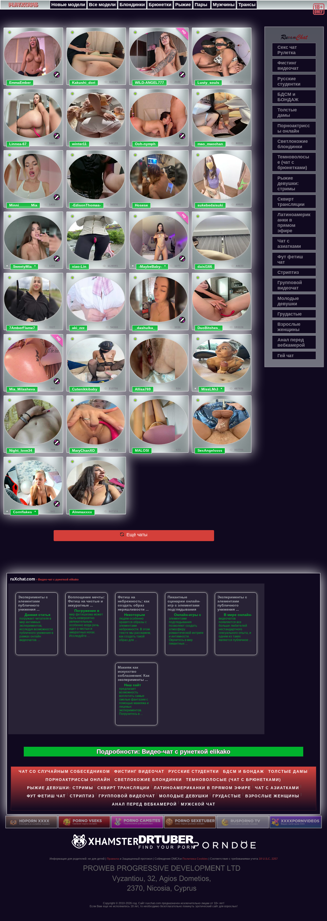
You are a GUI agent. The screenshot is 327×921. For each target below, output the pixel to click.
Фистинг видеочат (288, 65)
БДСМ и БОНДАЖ (287, 97)
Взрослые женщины (288, 327)
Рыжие (183, 4)
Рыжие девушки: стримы (288, 183)
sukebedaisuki (210, 205)
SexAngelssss (209, 450)
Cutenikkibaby (84, 389)
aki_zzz (78, 328)
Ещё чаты (136, 534)
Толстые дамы (287, 112)
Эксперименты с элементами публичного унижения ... (33, 603)
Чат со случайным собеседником (64, 771)
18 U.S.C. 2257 (268, 858)
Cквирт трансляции (291, 201)
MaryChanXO (83, 450)
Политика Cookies (195, 858)
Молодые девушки (288, 301)
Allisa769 (143, 389)
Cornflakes (22, 512)
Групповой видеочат (289, 285)
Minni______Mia (23, 205)
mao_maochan (210, 144)
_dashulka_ (145, 328)
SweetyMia (22, 266)
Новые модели (68, 4)
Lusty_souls (208, 82)
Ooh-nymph (145, 144)
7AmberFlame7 (22, 328)
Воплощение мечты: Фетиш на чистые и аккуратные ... (86, 601)
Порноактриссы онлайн (293, 128)
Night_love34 (20, 450)
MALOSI (142, 450)
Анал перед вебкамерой (291, 342)
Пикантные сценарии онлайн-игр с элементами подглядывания (184, 603)
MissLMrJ (209, 389)
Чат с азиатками (289, 243)
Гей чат (285, 355)
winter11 (79, 144)
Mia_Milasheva (22, 389)
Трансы (246, 4)
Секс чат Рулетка (287, 50)
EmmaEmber (20, 82)
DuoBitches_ (208, 328)
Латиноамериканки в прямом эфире (293, 222)
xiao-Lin (79, 266)
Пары (201, 4)
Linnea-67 (18, 144)
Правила (113, 858)
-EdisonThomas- (86, 205)
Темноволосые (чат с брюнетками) (293, 162)
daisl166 (204, 266)
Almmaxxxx (82, 512)
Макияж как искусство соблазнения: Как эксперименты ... (133, 673)
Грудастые (289, 314)
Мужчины (224, 4)
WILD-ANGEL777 (149, 82)
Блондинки (132, 4)
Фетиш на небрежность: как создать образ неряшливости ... (133, 603)
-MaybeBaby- (150, 266)
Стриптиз (288, 272)
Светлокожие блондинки (292, 144)
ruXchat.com (22, 579)
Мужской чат (198, 804)
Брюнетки (160, 4)
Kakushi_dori (83, 82)
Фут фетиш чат (290, 259)
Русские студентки (288, 81)
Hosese (141, 205)
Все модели (102, 4)
